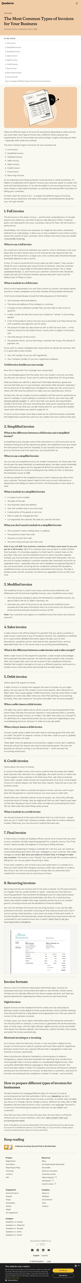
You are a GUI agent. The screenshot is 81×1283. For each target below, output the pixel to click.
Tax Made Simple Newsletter (53, 1164)
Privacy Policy (15, 1278)
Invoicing (9, 1171)
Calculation (10, 1164)
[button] (27, 1280)
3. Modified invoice (12, 51)
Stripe (8, 1200)
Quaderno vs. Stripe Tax (15, 1225)
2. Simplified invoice (13, 47)
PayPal (8, 1206)
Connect (9, 1174)
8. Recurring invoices (13, 73)
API (7, 1177)
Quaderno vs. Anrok (14, 1232)
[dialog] (40, 1273)
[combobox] (76, 1266)
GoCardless (10, 1203)
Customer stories (49, 1174)
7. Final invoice (10, 68)
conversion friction (12, 271)
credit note (41, 774)
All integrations (12, 1213)
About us (45, 1193)
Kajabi (8, 1209)
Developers (46, 1181)
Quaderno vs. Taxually (14, 1228)
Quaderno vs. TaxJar (14, 1235)
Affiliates (45, 1196)
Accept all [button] (63, 1270)
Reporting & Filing (13, 1168)
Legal (49, 1261)
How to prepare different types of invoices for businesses (28, 81)
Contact (45, 1206)
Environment (47, 1200)
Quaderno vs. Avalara (14, 1222)
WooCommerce (12, 1193)
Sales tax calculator (49, 1171)
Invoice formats (11, 77)
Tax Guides (46, 1168)
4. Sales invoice (11, 56)
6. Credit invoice (11, 64)
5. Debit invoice (11, 60)
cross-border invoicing (14, 239)
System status (47, 1184)
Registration (11, 1161)
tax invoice (23, 233)
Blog (44, 1161)
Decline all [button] (63, 1275)
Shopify (9, 1196)
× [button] (78, 1265)
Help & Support (48, 1177)
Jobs (44, 1203)
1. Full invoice (10, 43)
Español (45, 1255)
